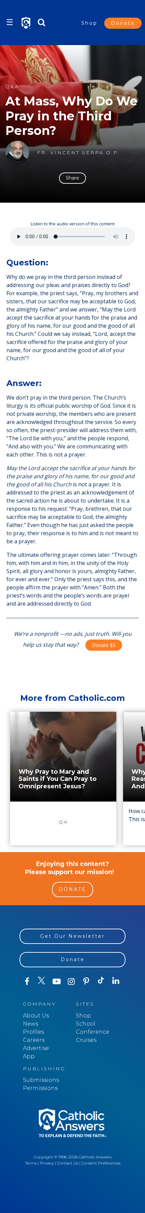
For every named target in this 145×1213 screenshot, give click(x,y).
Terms (31, 1163)
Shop (89, 23)
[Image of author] (17, 152)
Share (72, 178)
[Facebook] (27, 981)
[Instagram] (71, 981)
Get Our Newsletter (72, 936)
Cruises (86, 1040)
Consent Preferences (100, 1163)
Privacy (47, 1163)
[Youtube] (56, 981)
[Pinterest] (86, 981)
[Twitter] (41, 981)
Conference (92, 1032)
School (85, 1023)
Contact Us (67, 1163)
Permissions (40, 1088)
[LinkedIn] (116, 981)
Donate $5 (103, 645)
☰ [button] (9, 22)
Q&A (12, 86)
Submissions (41, 1080)
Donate (123, 23)
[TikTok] (101, 981)
